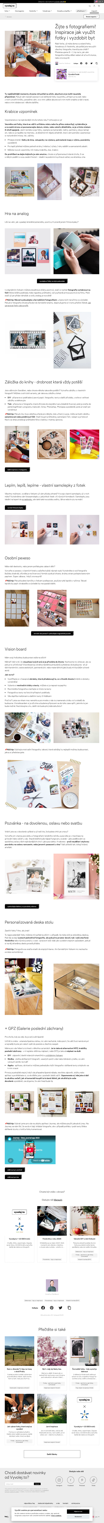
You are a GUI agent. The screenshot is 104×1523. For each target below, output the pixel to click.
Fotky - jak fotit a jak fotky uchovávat (84, 1255)
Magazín (58, 1199)
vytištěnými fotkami (54, 1055)
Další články (52, 1454)
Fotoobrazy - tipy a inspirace (54, 1300)
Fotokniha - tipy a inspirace (52, 1259)
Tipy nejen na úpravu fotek (84, 1388)
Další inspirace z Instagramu (17, 469)
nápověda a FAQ (29, 1503)
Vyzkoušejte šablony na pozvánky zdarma (21, 906)
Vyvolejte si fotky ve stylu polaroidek (52, 281)
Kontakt (65, 1503)
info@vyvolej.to (59, 1507)
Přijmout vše (78, 1511)
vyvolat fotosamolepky (15, 507)
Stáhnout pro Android (14, 1170)
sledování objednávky (45, 1503)
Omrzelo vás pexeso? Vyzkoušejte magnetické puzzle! (52, 633)
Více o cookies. (56, 1515)
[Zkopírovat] (97, 63)
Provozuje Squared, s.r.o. (74, 1507)
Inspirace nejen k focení (52, 1388)
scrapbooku (27, 499)
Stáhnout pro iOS (13, 1177)
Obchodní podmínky (45, 1507)
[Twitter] (91, 63)
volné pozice (75, 1503)
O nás (58, 1503)
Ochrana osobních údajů (30, 1507)
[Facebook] (81, 63)
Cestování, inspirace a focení (19, 1388)
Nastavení (78, 1516)
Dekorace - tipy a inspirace (84, 1251)
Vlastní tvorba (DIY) (84, 1259)
